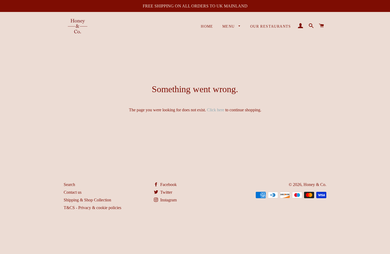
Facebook (168, 184)
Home (207, 26)
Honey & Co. (315, 184)
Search (69, 184)
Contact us (72, 192)
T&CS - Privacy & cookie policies (92, 207)
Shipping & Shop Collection (87, 200)
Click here (215, 110)
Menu (229, 26)
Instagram (168, 200)
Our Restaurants (270, 26)
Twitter (165, 192)
